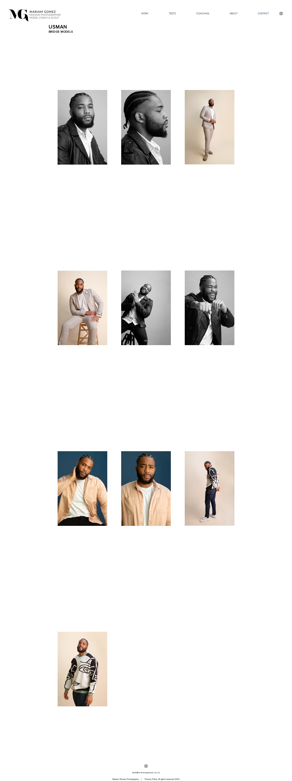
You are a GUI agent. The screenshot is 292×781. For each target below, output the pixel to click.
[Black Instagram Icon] (281, 14)
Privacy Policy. (151, 779)
